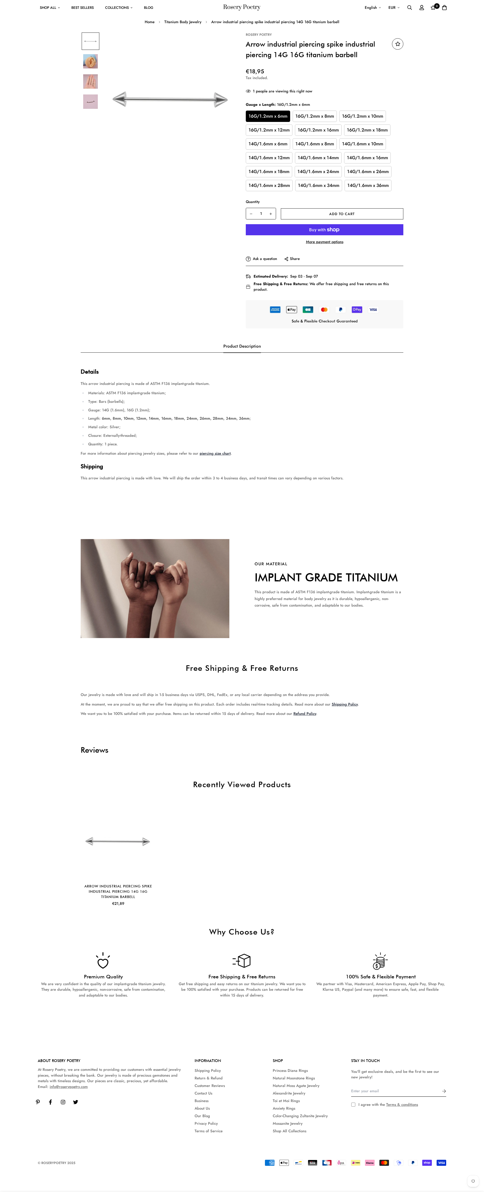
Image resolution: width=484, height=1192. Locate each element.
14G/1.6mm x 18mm (269, 171)
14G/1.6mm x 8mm (314, 144)
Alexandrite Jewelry (289, 1093)
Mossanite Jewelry (287, 1123)
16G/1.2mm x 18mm (367, 130)
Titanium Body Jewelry (182, 22)
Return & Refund (209, 1078)
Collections (117, 7)
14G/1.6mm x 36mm (368, 185)
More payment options (324, 242)
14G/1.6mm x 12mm (269, 157)
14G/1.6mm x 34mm (318, 185)
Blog (148, 7)
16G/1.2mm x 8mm (314, 116)
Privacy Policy (206, 1123)
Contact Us (203, 1093)
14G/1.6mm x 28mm (269, 185)
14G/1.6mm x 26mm (368, 171)
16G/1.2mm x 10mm (362, 116)
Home (150, 22)
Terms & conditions (402, 1104)
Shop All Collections (289, 1131)
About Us (202, 1108)
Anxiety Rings (284, 1108)
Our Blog (202, 1116)
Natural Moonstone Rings (294, 1078)
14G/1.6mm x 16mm (367, 157)
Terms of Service (209, 1131)
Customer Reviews (210, 1085)
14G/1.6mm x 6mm (268, 144)
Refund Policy (304, 713)
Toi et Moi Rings (286, 1101)
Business (201, 1101)
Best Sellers (82, 7)
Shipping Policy (345, 704)
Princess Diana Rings (290, 1070)
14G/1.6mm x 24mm (318, 171)
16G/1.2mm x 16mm (318, 130)
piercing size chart (215, 453)
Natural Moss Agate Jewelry (296, 1085)
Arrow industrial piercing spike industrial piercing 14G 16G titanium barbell (118, 891)
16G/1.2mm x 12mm (269, 130)
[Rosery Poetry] (242, 7)
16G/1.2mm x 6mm (268, 116)
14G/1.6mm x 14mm (318, 157)
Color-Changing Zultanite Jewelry (300, 1116)
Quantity (253, 202)
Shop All (48, 7)
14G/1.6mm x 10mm (362, 144)
